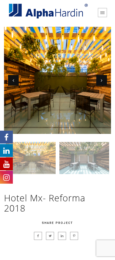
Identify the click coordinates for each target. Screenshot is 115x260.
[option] (57, 80)
